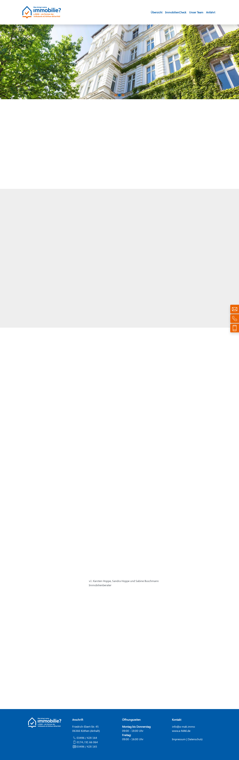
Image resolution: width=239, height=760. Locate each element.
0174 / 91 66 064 (87, 742)
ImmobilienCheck (175, 12)
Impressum (179, 739)
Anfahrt (210, 12)
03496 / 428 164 (87, 738)
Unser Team (196, 12)
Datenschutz (195, 739)
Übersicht (156, 12)
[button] (18, 62)
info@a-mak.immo (183, 726)
